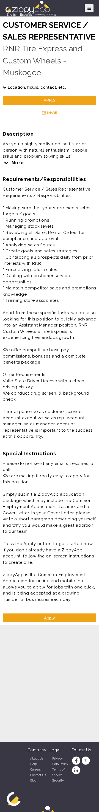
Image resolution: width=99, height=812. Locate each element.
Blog (33, 780)
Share (51, 113)
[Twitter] (86, 761)
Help (33, 764)
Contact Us (38, 775)
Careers (35, 769)
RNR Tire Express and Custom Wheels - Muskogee (42, 60)
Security (58, 780)
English (12, 14)
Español (26, 14)
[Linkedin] (76, 770)
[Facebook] (76, 761)
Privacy (57, 758)
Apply (50, 100)
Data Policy (60, 764)
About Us (36, 758)
